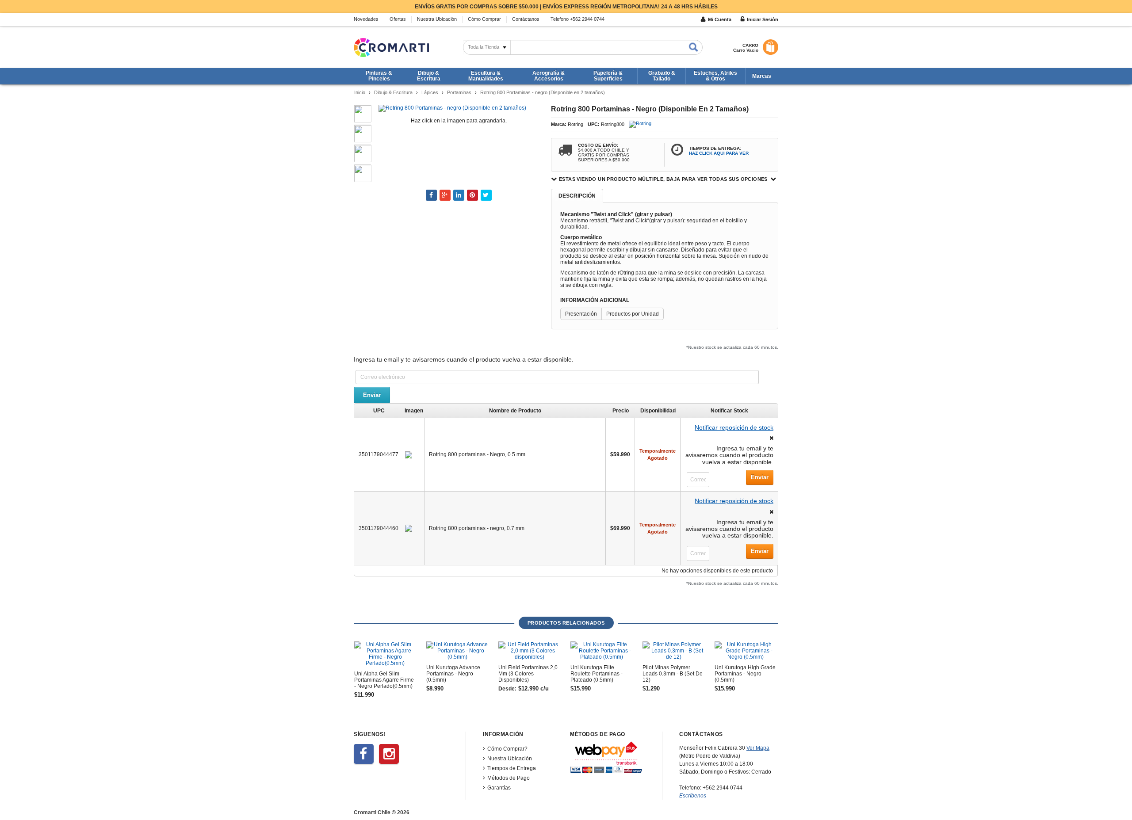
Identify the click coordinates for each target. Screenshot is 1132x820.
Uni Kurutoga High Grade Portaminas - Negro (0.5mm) (745, 673)
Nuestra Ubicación (509, 758)
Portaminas (459, 92)
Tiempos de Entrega (511, 768)
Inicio (359, 92)
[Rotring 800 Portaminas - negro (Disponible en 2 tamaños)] (452, 108)
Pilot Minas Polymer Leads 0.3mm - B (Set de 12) (672, 673)
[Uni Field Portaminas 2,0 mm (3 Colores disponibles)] (529, 650)
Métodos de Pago (508, 778)
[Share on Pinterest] (472, 195)
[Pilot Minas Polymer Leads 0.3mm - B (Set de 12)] (673, 650)
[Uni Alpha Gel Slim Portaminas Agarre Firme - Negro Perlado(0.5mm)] (385, 653)
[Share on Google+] (445, 195)
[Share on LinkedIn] (458, 195)
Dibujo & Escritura (393, 92)
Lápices (429, 92)
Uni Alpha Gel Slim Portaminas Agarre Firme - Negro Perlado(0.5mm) (384, 680)
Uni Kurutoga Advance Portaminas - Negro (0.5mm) (453, 673)
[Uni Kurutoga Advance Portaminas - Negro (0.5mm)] (457, 650)
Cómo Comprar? (507, 749)
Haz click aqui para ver (719, 153)
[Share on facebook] (431, 195)
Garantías (499, 788)
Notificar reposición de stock (734, 427)
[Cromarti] (391, 47)
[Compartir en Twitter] (486, 195)
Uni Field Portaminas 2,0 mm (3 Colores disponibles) (528, 673)
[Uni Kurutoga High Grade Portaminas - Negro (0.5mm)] (745, 650)
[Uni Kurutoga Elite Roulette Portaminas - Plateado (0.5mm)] (601, 650)
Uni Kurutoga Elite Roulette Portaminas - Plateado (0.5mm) (596, 673)
